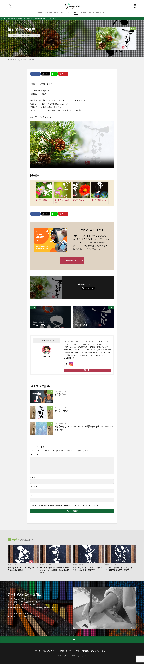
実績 (62, 12)
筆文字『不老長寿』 (29, 60)
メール (33, 487)
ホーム (40, 12)
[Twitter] (45, 74)
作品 (76, 12)
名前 (32, 477)
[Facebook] (35, 74)
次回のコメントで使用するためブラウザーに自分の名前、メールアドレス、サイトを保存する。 (66, 505)
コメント (34, 455)
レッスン (69, 12)
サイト (32, 496)
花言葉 (36, 35)
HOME (12, 60)
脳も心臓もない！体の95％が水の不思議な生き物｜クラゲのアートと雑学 (84, 428)
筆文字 (31, 35)
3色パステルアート (51, 12)
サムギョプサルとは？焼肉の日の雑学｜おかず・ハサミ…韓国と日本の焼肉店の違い (55, 570)
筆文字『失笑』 (62, 410)
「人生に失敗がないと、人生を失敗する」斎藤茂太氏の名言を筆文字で (119, 569)
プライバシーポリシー (96, 12)
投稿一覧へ (87, 370)
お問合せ (83, 12)
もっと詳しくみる (72, 260)
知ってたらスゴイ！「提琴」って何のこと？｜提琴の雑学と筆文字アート (88, 569)
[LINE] (54, 74)
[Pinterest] (63, 74)
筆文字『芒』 (61, 394)
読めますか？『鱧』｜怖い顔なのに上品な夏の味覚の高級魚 (23, 569)
